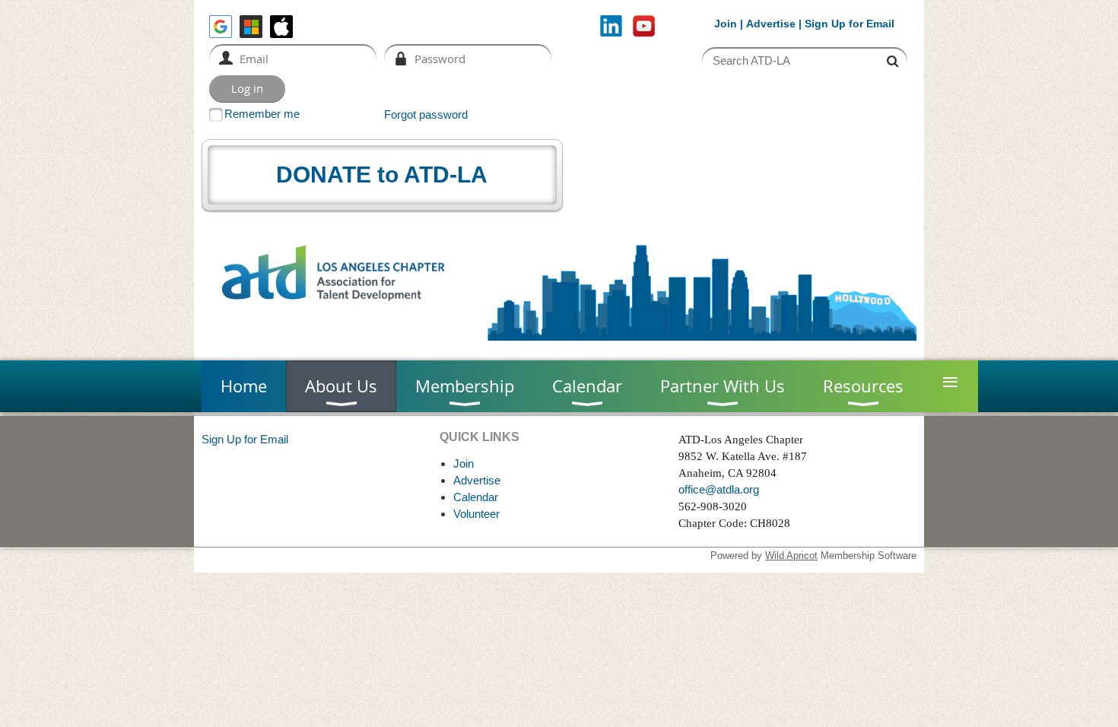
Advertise (771, 23)
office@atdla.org (718, 489)
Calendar (475, 496)
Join (725, 23)
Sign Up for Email (245, 439)
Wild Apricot (791, 555)
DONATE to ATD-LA (382, 174)
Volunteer (476, 513)
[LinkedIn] (611, 26)
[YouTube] (644, 26)
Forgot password (426, 114)
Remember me (262, 113)
